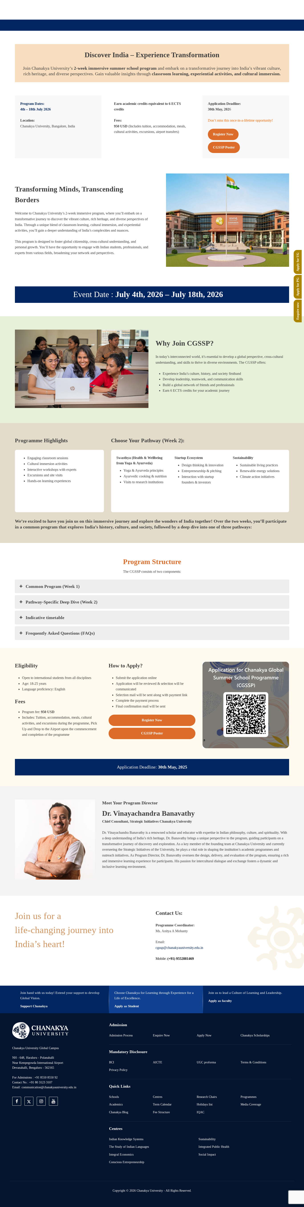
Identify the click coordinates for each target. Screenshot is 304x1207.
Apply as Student (126, 1006)
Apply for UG (298, 262)
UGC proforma (206, 1062)
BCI (111, 1062)
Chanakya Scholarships (255, 1035)
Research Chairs (207, 1097)
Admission (104, 47)
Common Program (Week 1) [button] (53, 586)
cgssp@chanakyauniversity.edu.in (179, 948)
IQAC (200, 1112)
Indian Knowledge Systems (126, 1139)
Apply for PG (298, 286)
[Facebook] (215, 9)
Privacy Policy (118, 1070)
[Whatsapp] (256, 9)
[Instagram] (235, 9)
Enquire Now (161, 1035)
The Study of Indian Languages (129, 1146)
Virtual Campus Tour (188, 47)
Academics (116, 1104)
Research (156, 47)
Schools (114, 1097)
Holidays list (205, 1104)
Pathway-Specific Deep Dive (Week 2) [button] (61, 601)
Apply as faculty (220, 1001)
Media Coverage (251, 1104)
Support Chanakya (34, 1006)
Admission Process (121, 1035)
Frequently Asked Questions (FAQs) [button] (60, 633)
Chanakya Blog (118, 1112)
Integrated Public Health (214, 1146)
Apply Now (204, 1035)
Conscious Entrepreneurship (126, 1162)
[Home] (40, 1030)
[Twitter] (225, 9)
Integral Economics (121, 1154)
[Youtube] (245, 9)
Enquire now (298, 311)
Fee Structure (161, 1112)
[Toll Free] (266, 9)
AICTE (157, 1062)
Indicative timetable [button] (45, 617)
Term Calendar (162, 1104)
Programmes (248, 1097)
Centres (157, 1097)
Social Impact (207, 1154)
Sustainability (207, 1139)
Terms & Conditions (253, 1062)
